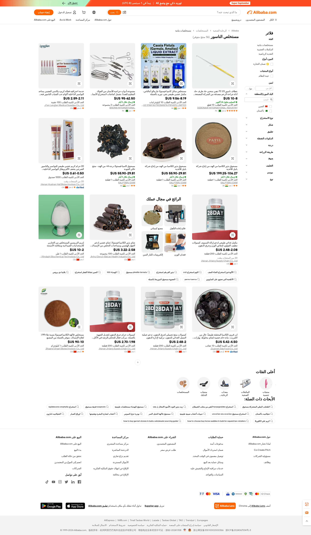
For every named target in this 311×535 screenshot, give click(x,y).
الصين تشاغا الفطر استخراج (86, 272)
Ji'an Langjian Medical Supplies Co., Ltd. (64, 105)
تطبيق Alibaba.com (98, 506)
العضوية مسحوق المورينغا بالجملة (161, 279)
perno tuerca (191, 279)
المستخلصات (202, 30)
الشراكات (76, 468)
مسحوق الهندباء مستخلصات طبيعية (129, 407)
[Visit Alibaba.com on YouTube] (53, 482)
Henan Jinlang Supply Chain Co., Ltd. (219, 260)
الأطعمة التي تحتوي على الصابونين (219, 279)
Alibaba (235, 30)
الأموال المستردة (121, 462)
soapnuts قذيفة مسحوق (95, 407)
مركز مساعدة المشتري (118, 443)
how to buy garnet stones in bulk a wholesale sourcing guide (150, 421)
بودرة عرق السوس (131, 414)
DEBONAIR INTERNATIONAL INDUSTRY (217, 107)
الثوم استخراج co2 (190, 272)
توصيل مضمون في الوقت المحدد (208, 456)
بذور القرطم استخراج (165, 272)
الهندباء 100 (112, 272)
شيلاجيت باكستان (262, 414)
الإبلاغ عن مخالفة (121, 474)
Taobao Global (169, 520)
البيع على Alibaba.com (70, 443)
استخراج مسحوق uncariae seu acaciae (229, 414)
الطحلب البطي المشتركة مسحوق (256, 407)
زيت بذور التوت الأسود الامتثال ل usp (168, 407)
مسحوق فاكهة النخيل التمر (159, 414)
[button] (124, 12)
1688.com (122, 520)
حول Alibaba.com (262, 437)
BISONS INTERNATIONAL (122, 107)
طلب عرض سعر (168, 450)
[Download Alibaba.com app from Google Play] (51, 506)
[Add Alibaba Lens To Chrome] (225, 506)
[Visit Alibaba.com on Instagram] (60, 482)
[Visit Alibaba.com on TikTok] (47, 482)
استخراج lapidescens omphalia (62, 407)
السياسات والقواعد (214, 474)
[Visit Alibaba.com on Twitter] (66, 482)
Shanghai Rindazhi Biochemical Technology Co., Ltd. (61, 256)
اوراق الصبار (75, 414)
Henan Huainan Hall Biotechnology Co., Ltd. (62, 184)
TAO (181, 520)
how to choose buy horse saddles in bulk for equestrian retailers (216, 421)
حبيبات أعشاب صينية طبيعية (191, 414)
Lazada (155, 520)
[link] (307, 504)
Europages (202, 520)
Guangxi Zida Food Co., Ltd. (223, 348)
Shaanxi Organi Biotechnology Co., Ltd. (64, 348)
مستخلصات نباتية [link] (183, 30)
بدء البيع (77, 450)
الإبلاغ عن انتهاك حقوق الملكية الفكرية (111, 468)
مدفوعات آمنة (216, 443)
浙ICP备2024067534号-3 (238, 530)
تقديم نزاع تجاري (121, 456)
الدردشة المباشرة (120, 450)
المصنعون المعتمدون (166, 443)
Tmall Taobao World (139, 520)
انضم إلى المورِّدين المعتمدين (67, 462)
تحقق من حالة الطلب (71, 456)
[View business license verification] (184, 530)
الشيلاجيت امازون (53, 414)
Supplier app (152, 506)
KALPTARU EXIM (229, 182)
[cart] (83, 13)
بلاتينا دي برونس (59, 272)
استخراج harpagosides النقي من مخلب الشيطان (212, 407)
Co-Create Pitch (262, 450)
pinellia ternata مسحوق (136, 272)
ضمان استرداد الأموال (213, 450)
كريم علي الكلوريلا (262, 421)
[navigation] (259, 197)
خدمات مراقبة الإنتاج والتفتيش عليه (206, 468)
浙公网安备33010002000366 (208, 530)
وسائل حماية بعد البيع (213, 462)
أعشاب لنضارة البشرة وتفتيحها (102, 414)
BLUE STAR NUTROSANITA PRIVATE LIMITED (163, 105)
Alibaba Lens (258, 506)
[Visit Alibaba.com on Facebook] (79, 482)
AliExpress (109, 520)
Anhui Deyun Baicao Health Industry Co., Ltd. (112, 256)
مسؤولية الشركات (262, 456)
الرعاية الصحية (220, 30)
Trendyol (190, 520)
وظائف (267, 462)
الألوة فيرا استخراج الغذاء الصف (220, 272)
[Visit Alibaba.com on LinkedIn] (73, 482)
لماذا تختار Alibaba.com (259, 443)
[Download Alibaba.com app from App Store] (75, 506)
